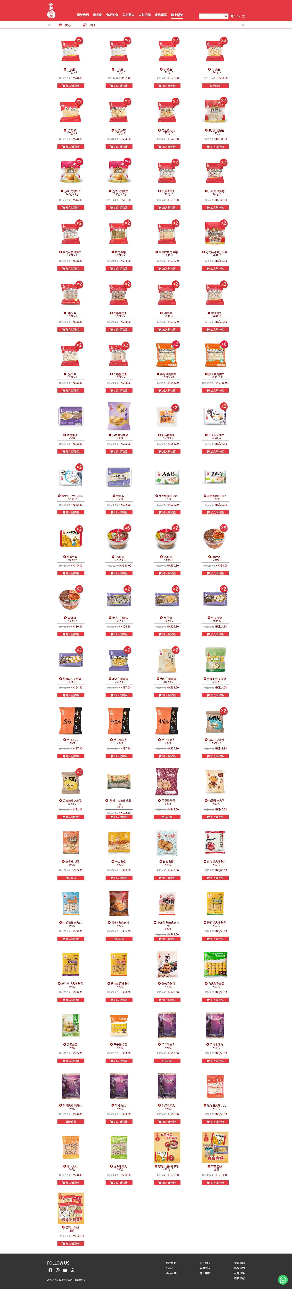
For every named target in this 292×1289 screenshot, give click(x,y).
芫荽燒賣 (72, 1046)
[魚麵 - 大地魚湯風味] (119, 781)
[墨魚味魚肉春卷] (167, 233)
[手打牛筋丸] (167, 720)
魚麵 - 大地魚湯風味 (120, 803)
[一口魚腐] (119, 842)
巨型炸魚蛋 (168, 802)
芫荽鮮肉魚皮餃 (168, 497)
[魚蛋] (70, 50)
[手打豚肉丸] (119, 720)
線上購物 (177, 14)
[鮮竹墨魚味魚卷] (215, 903)
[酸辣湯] (215, 538)
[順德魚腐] (119, 111)
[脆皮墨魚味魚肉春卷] (167, 903)
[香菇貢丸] (215, 294)
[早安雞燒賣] (119, 1025)
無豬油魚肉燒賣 (216, 680)
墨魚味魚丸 (168, 193)
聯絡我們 (239, 1268)
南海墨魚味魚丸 (216, 863)
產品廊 (97, 14)
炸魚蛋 (168, 71)
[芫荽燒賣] (70, 1025)
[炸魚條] (70, 111)
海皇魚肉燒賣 (168, 680)
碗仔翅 (120, 558)
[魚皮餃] (119, 477)
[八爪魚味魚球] (215, 172)
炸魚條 (72, 132)
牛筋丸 (72, 314)
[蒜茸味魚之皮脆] (70, 781)
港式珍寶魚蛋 (72, 193)
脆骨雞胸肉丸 (168, 375)
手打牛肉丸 (168, 1046)
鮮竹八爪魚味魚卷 (72, 985)
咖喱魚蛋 (72, 558)
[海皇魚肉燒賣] (167, 659)
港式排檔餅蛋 (216, 132)
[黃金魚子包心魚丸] (70, 477)
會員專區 (161, 14)
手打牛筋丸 (168, 741)
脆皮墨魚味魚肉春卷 (168, 925)
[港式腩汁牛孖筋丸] (215, 233)
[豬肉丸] (70, 355)
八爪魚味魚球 (216, 193)
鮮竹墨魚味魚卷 (216, 924)
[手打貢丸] (70, 720)
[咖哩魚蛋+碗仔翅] (167, 1147)
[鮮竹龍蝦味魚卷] (119, 964)
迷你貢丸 (72, 1168)
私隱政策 (239, 1273)
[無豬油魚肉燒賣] (215, 659)
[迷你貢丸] (70, 1147)
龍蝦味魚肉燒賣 (72, 680)
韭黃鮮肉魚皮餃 (216, 497)
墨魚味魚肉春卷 (168, 254)
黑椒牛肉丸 (120, 314)
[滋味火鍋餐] (70, 1208)
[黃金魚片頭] (167, 111)
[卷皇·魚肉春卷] (119, 903)
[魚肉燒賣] (215, 599)
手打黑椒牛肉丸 (72, 1107)
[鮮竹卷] (167, 599)
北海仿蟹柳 (168, 436)
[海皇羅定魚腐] (119, 416)
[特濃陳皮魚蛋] (215, 781)
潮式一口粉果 (120, 619)
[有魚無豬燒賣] (215, 964)
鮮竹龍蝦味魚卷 (120, 985)
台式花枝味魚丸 (72, 254)
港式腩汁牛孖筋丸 (216, 254)
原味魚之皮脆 (216, 741)
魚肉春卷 (120, 254)
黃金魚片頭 (168, 132)
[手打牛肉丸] (167, 1025)
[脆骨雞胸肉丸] (167, 355)
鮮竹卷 (168, 619)
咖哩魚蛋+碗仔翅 (168, 1168)
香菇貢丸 (216, 314)
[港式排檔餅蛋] (215, 111)
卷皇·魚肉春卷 (120, 924)
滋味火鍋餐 (72, 1229)
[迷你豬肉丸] (119, 1147)
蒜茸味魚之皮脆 (72, 802)
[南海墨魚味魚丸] (215, 842)
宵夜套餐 (216, 1168)
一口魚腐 (120, 863)
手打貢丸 (72, 741)
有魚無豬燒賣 (216, 985)
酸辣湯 (216, 558)
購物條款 (239, 1278)
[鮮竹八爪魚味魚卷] (70, 964)
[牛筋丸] (70, 294)
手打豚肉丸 (120, 741)
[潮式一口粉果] (119, 599)
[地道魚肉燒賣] (119, 659)
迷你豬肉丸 (120, 1168)
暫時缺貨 (215, 86)
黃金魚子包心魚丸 (72, 497)
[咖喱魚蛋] (70, 538)
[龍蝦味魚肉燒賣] (70, 659)
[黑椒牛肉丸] (119, 294)
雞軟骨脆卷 (168, 985)
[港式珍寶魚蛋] (70, 172)
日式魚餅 (168, 863)
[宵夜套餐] (215, 1147)
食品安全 (112, 14)
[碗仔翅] (119, 538)
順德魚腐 (120, 132)
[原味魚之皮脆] (215, 720)
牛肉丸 (168, 314)
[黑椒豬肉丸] (119, 355)
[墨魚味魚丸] (167, 172)
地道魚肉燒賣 (120, 680)
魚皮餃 (120, 497)
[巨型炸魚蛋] (167, 781)
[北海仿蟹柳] (167, 416)
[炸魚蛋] (167, 50)
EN (238, 16)
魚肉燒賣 (216, 619)
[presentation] (49, 25)
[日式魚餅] (167, 842)
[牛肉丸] (167, 294)
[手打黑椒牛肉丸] (70, 1086)
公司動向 (128, 14)
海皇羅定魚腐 (120, 436)
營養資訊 (239, 1263)
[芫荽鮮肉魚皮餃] (167, 477)
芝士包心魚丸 (216, 436)
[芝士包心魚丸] (215, 416)
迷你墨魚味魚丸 (216, 1107)
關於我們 (83, 14)
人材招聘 (145, 14)
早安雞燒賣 (120, 1046)
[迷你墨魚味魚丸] (215, 1086)
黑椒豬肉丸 (120, 375)
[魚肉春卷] (119, 233)
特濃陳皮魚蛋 (216, 802)
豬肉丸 (72, 375)
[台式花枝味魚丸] (70, 233)
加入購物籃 (72, 86)
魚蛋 (72, 71)
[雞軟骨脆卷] (167, 964)
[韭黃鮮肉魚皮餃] (215, 477)
